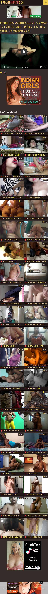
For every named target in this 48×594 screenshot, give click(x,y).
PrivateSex (12, 2)
